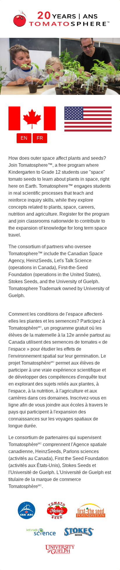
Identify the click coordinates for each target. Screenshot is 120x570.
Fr (40, 138)
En (24, 138)
